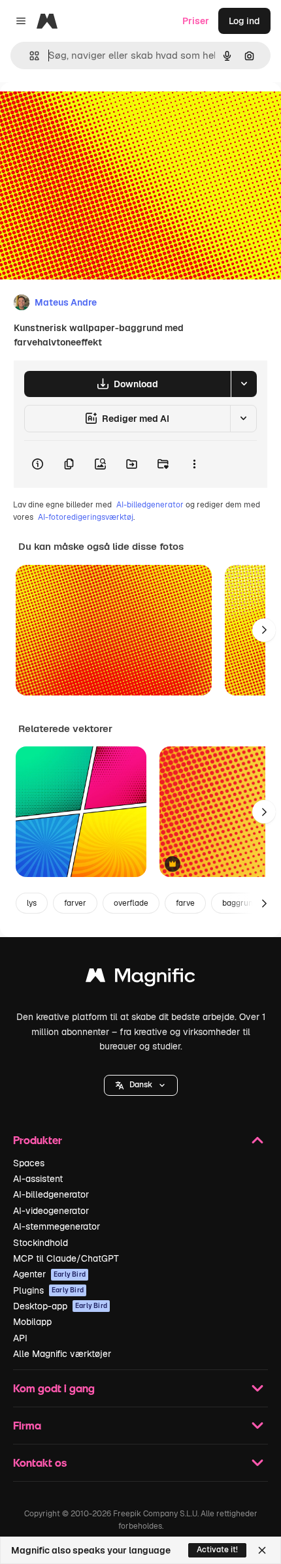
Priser (195, 21)
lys (32, 903)
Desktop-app (60, 1306)
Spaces (28, 1163)
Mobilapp (32, 1322)
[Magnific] (140, 978)
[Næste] (264, 630)
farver (75, 903)
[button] (141, 1085)
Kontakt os (40, 1462)
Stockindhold (40, 1243)
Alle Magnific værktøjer (62, 1354)
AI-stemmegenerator (56, 1226)
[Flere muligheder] (194, 464)
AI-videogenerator (51, 1211)
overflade (131, 903)
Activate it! (217, 1549)
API (20, 1338)
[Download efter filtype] (244, 384)
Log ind (244, 21)
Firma (27, 1425)
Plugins (48, 1290)
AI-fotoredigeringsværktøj (85, 517)
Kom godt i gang (54, 1388)
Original (83, 112)
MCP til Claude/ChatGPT (66, 1258)
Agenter (49, 1274)
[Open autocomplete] (29, 56)
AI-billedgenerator (150, 505)
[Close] (262, 1550)
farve (185, 903)
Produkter (37, 1140)
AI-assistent (38, 1179)
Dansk (140, 1084)
